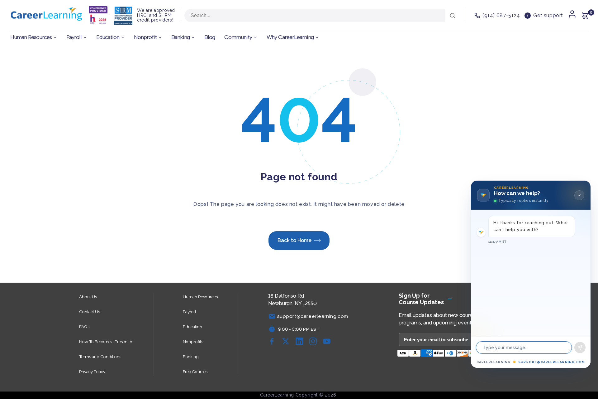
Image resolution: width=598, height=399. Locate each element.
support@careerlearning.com (551, 362)
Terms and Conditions (100, 356)
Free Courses (195, 371)
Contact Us (89, 311)
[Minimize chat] (579, 195)
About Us (88, 296)
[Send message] (580, 347)
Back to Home (294, 240)
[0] (585, 15)
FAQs (84, 326)
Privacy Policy (92, 371)
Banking (191, 356)
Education (192, 326)
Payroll (189, 311)
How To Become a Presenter (105, 341)
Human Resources (200, 296)
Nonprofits (193, 341)
